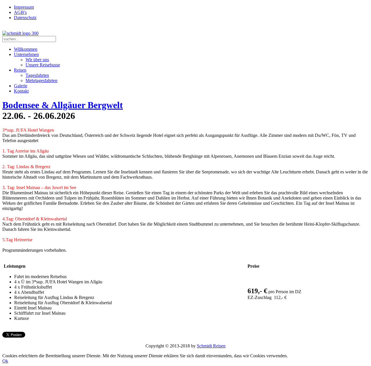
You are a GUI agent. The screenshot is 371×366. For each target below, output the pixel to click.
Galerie (20, 85)
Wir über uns (37, 59)
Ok (5, 360)
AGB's (20, 12)
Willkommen (25, 49)
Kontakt (21, 90)
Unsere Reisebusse (43, 64)
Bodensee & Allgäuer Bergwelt (62, 105)
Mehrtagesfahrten (41, 80)
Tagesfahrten (37, 75)
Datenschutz (25, 17)
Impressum (24, 7)
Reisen (20, 70)
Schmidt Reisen (211, 345)
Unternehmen (26, 54)
